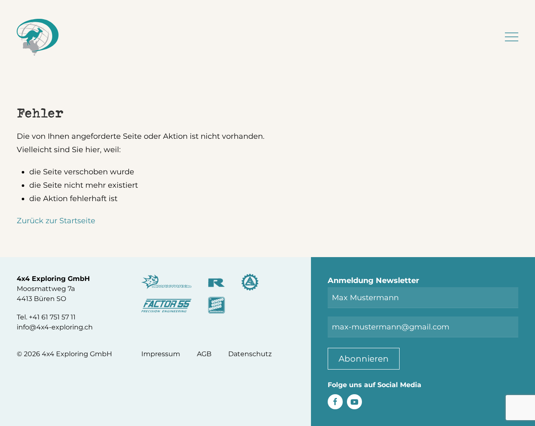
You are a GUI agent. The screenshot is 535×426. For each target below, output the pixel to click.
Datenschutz (250, 354)
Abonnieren (364, 359)
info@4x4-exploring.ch (55, 327)
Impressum (160, 354)
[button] (511, 37)
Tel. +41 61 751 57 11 (46, 317)
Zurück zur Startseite (56, 220)
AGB (204, 354)
